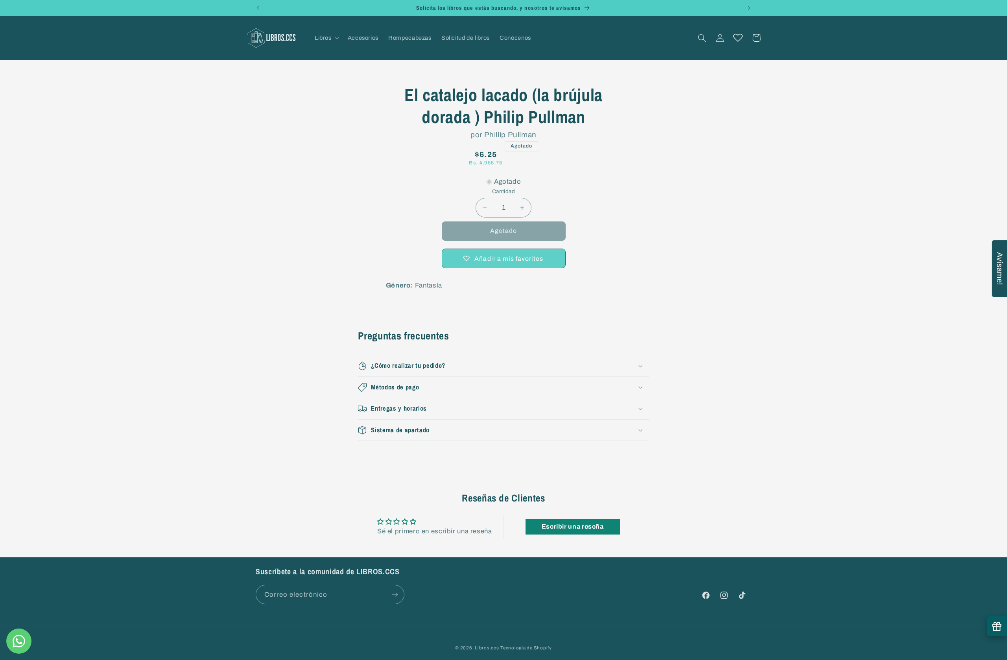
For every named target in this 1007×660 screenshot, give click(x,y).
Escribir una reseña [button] (573, 526)
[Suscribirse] (395, 594)
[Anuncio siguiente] (749, 8)
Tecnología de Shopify (525, 647)
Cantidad (503, 191)
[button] (326, 37)
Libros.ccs (487, 647)
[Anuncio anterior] (258, 8)
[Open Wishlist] (738, 38)
